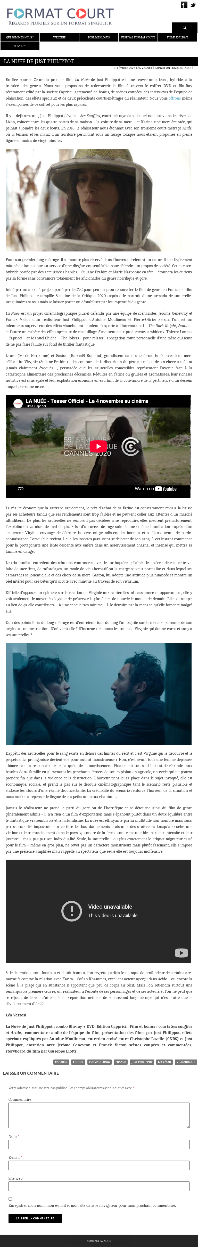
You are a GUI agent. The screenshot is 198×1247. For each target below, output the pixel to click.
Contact (20, 46)
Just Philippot (141, 1062)
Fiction (78, 1062)
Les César (164, 1062)
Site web (15, 1178)
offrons (175, 98)
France (121, 1062)
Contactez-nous (99, 1241)
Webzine (59, 37)
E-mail (15, 1157)
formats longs (99, 1062)
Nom (14, 1136)
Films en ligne (177, 37)
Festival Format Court (138, 37)
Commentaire (20, 1099)
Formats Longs (99, 37)
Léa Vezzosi (144, 68)
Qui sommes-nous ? (20, 37)
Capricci (61, 1062)
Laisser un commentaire (173, 68)
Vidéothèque (186, 1062)
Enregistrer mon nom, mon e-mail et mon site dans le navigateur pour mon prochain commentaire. (92, 1205)
